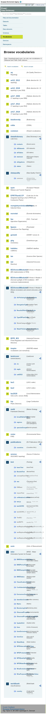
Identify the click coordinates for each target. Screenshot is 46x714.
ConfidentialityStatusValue (21, 587)
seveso (14, 454)
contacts (20, 144)
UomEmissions (21, 631)
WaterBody (20, 642)
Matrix (19, 604)
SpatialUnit (20, 623)
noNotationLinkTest (21, 497)
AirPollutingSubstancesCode (21, 297)
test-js (19, 502)
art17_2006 (15, 96)
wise (12, 552)
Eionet (11, 14)
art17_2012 (15, 104)
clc (18, 364)
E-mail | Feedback (9, 707)
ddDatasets (20, 148)
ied (12, 262)
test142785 (20, 506)
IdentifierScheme (21, 599)
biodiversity (16, 120)
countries (20, 447)
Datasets (6, 21)
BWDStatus (20, 577)
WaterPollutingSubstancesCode (21, 329)
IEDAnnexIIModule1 (18, 270)
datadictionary (17, 137)
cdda (13, 125)
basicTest (20, 467)
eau (18, 481)
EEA (12, 2)
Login (29, 5)
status (19, 166)
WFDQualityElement (21, 658)
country (19, 691)
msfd (13, 409)
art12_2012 (15, 80)
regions (19, 422)
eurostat (14, 213)
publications (16, 442)
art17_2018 (15, 112)
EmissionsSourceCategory (21, 594)
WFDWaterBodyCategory (21, 663)
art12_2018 (15, 88)
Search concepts (28, 66)
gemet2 (14, 235)
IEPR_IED (15, 338)
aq (12, 72)
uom (12, 546)
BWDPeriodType (21, 565)
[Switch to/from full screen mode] (33, 5)
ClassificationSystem (21, 582)
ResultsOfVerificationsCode (21, 310)
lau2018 (14, 394)
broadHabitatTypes (21, 417)
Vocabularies (7, 37)
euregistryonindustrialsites (18, 206)
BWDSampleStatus (21, 570)
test (12, 462)
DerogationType (21, 305)
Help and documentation (11, 18)
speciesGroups (21, 427)
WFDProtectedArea (21, 653)
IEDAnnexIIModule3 (18, 278)
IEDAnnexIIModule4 (18, 288)
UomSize (20, 637)
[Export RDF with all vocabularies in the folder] (40, 139)
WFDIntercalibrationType (21, 646)
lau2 (12, 388)
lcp (12, 401)
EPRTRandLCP (17, 196)
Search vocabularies (12, 66)
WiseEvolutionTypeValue (21, 669)
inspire (13, 348)
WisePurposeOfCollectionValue (21, 674)
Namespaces (7, 44)
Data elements (7, 29)
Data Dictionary (19, 14)
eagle (18, 369)
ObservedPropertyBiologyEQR (21, 616)
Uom (18, 627)
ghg (12, 241)
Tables (5, 25)
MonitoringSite (21, 608)
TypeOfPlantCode (21, 317)
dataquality (15, 173)
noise (13, 434)
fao (12, 219)
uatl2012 (19, 374)
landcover (15, 356)
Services (6, 40)
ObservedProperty (21, 612)
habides (14, 248)
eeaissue (20, 157)
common (14, 131)
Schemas (6, 33)
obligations (21, 162)
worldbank (15, 684)
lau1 (12, 382)
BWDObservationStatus (21, 559)
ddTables (20, 152)
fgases (13, 227)
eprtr (13, 188)
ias (12, 256)
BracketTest (21, 471)
